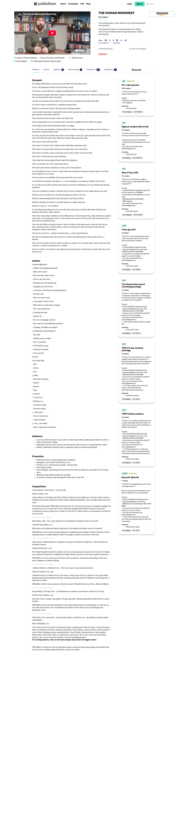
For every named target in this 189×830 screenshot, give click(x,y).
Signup (139, 4)
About (63, 4)
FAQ (82, 4)
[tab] (36, 69)
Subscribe (116, 43)
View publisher (103, 43)
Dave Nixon (103, 17)
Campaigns (73, 4)
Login (129, 4)
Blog (88, 4)
